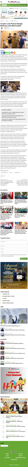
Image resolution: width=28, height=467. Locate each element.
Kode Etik (20, 453)
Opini (1, 324)
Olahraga (7, 342)
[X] (4, 53)
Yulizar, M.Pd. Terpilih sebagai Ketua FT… (14, 363)
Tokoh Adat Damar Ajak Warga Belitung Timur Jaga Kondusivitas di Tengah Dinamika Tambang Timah (21, 231)
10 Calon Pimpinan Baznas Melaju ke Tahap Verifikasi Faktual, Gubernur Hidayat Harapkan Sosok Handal (22, 182)
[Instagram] (12, 53)
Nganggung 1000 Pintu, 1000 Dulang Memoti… (14, 422)
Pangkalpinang (12, 435)
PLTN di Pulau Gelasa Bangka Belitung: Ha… (10, 325)
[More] (14, 53)
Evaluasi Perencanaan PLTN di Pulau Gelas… (15, 335)
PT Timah (4, 298)
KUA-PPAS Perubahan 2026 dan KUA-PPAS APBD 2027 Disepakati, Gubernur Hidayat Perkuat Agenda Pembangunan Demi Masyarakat (6, 216)
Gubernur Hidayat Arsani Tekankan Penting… (14, 417)
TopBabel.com (17, 172)
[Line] (9, 53)
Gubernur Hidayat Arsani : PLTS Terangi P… (16, 431)
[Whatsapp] (7, 53)
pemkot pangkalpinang (8, 303)
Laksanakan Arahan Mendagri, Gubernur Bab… (15, 437)
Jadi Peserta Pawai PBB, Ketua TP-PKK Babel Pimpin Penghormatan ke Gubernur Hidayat (12, 116)
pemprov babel (6, 300)
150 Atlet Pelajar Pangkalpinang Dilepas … (14, 343)
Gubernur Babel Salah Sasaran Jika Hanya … (15, 330)
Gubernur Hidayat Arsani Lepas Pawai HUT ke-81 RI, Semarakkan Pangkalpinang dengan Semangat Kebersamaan (6, 232)
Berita (15, 415)
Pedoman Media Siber (20, 457)
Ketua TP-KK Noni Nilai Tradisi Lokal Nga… (16, 426)
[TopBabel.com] (14, 1)
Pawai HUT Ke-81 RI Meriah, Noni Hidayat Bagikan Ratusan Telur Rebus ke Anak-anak (21, 215)
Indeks (7, 453)
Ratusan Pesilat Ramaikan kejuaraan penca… (15, 348)
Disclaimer (7, 457)
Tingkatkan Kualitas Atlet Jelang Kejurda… (14, 358)
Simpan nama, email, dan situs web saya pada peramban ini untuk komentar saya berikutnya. (13, 255)
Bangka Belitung (9, 415)
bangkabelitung (4, 172)
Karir (7, 455)
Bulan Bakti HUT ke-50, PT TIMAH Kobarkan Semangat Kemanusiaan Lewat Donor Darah (13, 113)
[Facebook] (2, 53)
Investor (11, 172)
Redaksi (20, 455)
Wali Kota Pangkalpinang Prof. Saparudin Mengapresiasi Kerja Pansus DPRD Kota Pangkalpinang (6, 182)
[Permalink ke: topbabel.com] (1, 28)
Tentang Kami (14, 459)
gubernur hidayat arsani (8, 296)
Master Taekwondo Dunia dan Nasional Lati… (15, 353)
